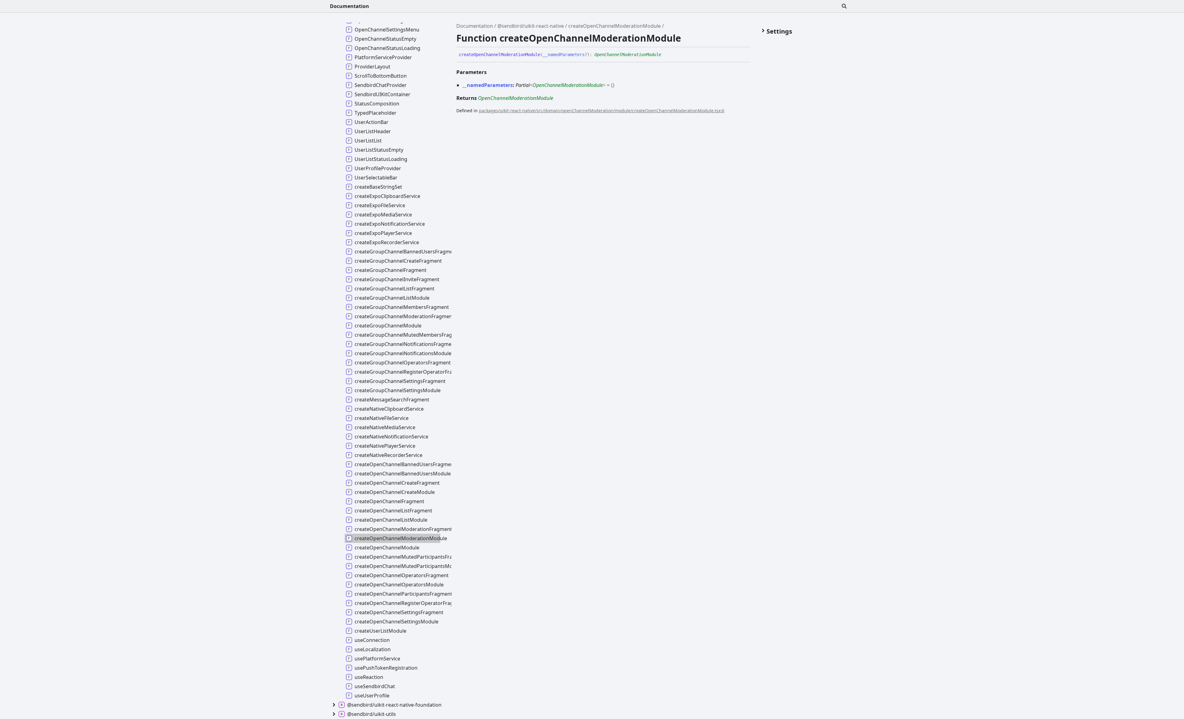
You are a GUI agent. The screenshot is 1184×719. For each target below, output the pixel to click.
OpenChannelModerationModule (627, 54)
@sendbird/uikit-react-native (530, 26)
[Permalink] (666, 55)
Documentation (349, 6)
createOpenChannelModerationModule (614, 26)
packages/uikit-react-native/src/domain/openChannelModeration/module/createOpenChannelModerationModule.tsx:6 (601, 110)
